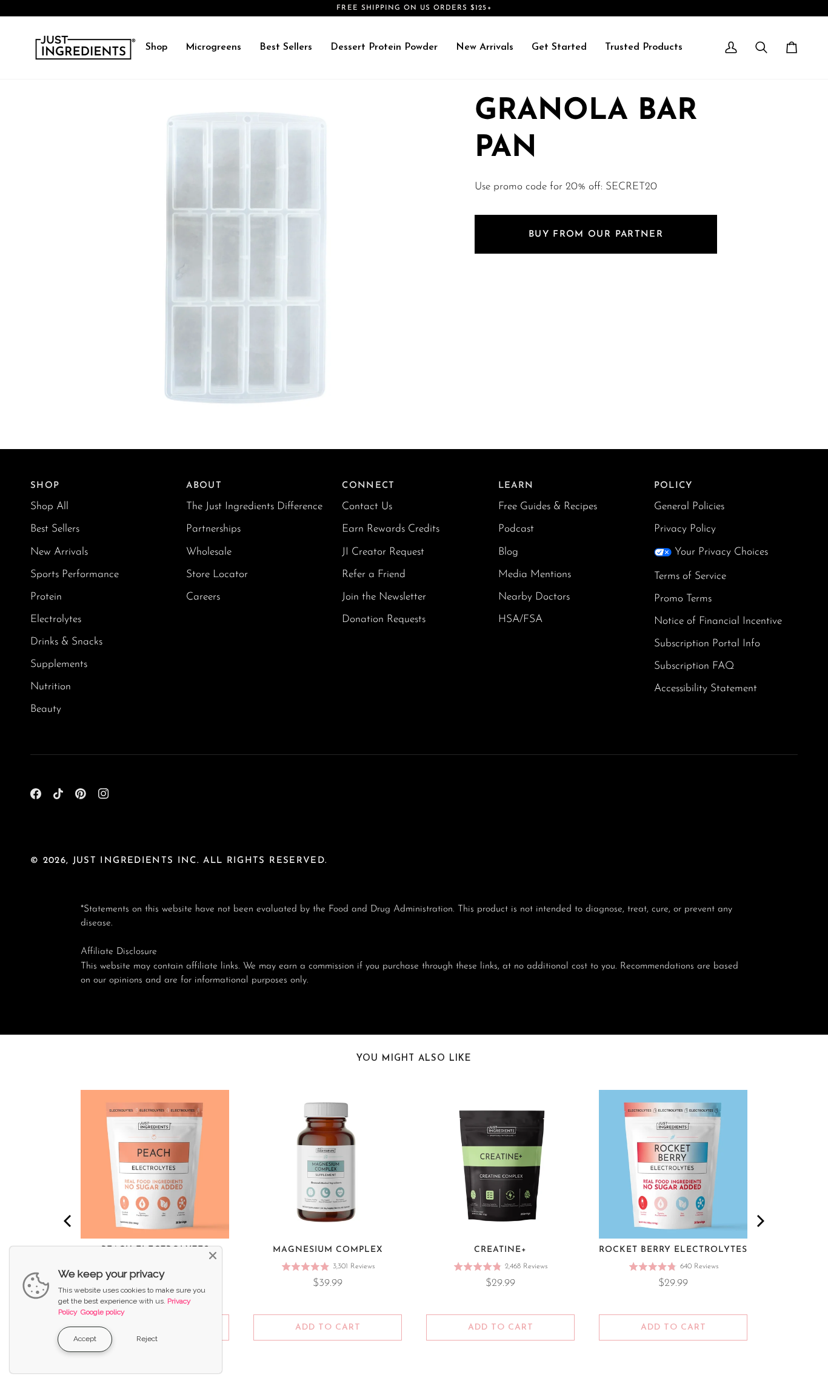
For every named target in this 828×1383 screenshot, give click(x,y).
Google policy (103, 1312)
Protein (46, 597)
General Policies (689, 506)
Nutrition (50, 686)
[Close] (213, 1255)
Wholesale (209, 552)
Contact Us (367, 506)
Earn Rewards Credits (390, 529)
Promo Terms (683, 598)
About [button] (204, 485)
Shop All (49, 506)
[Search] (761, 47)
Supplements (58, 664)
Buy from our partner (596, 234)
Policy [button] (673, 485)
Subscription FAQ (694, 666)
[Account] (731, 47)
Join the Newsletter (384, 597)
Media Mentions (534, 574)
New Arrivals (59, 552)
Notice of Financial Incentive (718, 621)
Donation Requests (384, 619)
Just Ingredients (123, 860)
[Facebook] (35, 793)
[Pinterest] (80, 793)
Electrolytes (55, 619)
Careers (203, 597)
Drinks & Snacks (66, 642)
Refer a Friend (374, 574)
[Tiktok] (58, 793)
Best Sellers (54, 529)
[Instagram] (103, 793)
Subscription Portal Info (707, 643)
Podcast (516, 529)
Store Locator (217, 574)
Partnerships (213, 529)
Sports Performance (74, 574)
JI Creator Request (383, 552)
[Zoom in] (103, 404)
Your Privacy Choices (721, 552)
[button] (156, 47)
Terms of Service (690, 576)
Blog (508, 552)
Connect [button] (368, 485)
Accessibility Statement (705, 688)
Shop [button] (44, 485)
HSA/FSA (520, 619)
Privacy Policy (685, 529)
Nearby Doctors (534, 597)
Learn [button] (516, 485)
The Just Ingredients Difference (254, 506)
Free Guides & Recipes (547, 506)
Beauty (45, 709)
